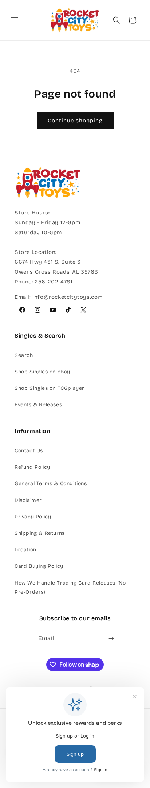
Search (24, 355)
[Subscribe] (111, 638)
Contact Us (29, 451)
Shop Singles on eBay (42, 372)
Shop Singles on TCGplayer (49, 388)
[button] (15, 20)
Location (25, 550)
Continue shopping (75, 120)
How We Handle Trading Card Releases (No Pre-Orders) (70, 587)
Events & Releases (38, 404)
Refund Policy (32, 467)
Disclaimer (28, 500)
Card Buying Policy (39, 566)
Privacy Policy (33, 517)
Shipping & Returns (40, 533)
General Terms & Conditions (51, 483)
